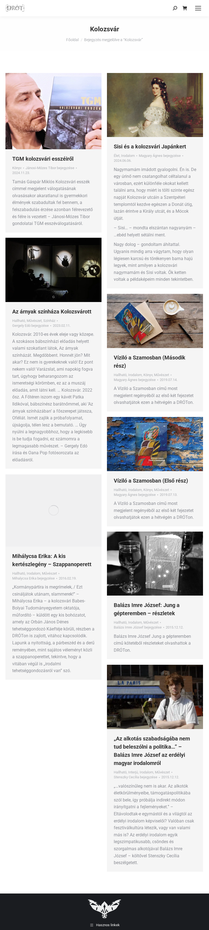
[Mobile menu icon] (198, 8)
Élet (116, 156)
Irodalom (128, 156)
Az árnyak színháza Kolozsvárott (51, 311)
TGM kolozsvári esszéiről (42, 158)
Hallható (18, 321)
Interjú (133, 772)
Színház (49, 321)
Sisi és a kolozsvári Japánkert (150, 146)
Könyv (16, 168)
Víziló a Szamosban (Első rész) (151, 480)
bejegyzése (50, 168)
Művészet (34, 321)
